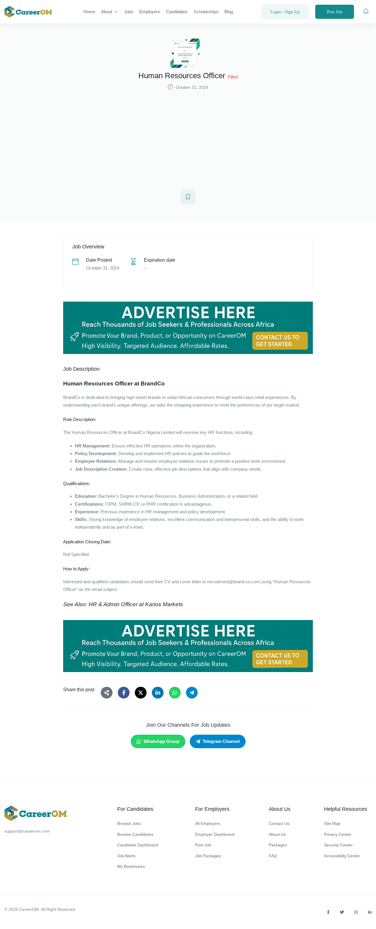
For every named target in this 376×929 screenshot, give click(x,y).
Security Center (338, 845)
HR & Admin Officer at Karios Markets (136, 604)
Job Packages (208, 855)
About (107, 11)
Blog (228, 11)
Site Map (332, 823)
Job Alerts (126, 855)
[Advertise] (188, 328)
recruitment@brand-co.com (233, 581)
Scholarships (206, 11)
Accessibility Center (342, 855)
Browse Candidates (135, 834)
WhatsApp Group (161, 741)
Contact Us (279, 823)
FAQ (273, 855)
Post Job (334, 11)
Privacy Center (337, 834)
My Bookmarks (131, 866)
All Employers (207, 823)
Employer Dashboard (214, 834)
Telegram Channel (221, 741)
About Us (277, 834)
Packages (278, 845)
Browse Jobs (129, 823)
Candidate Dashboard (137, 845)
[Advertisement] (188, 136)
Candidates (177, 11)
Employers (149, 11)
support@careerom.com (27, 831)
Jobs (128, 11)
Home (89, 11)
